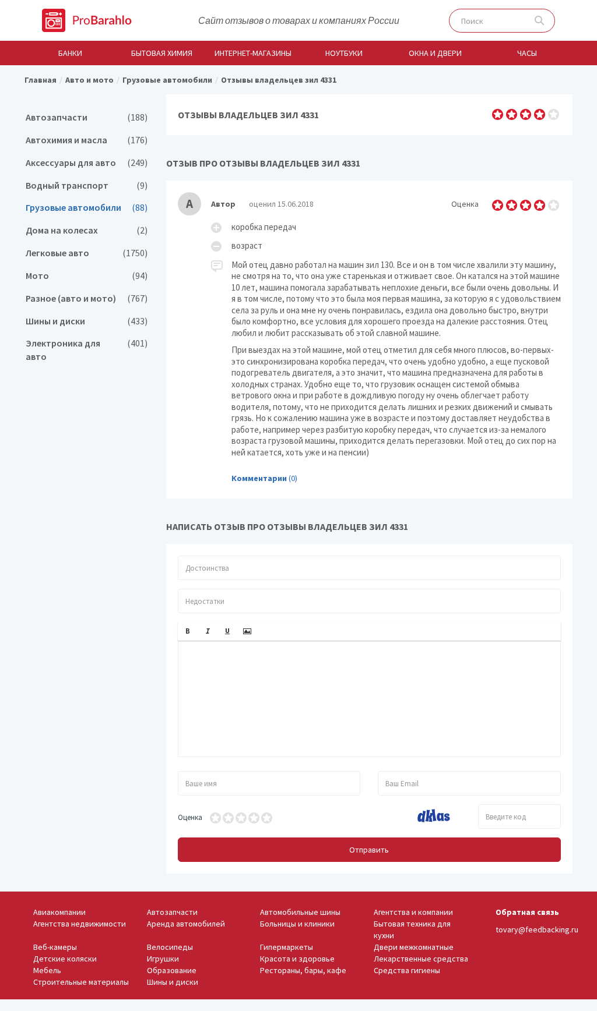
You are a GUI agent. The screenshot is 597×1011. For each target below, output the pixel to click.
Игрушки (163, 958)
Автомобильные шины (300, 912)
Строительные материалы (81, 982)
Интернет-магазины (253, 53)
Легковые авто (87, 253)
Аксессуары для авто (87, 163)
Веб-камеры (55, 947)
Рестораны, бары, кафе (303, 970)
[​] (369, 699)
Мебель (47, 970)
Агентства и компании (413, 912)
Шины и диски (87, 321)
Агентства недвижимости (79, 923)
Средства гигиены (407, 970)
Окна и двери (435, 53)
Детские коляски (65, 958)
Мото (87, 276)
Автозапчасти (87, 117)
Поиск (539, 21)
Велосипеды (170, 947)
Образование (171, 970)
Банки (70, 53)
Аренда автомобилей (186, 923)
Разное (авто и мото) (87, 298)
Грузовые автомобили (87, 207)
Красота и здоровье (297, 958)
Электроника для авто (87, 350)
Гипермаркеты (286, 947)
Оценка (190, 817)
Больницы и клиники (297, 923)
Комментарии (259, 478)
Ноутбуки (344, 53)
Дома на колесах (87, 230)
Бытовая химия (161, 53)
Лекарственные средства (421, 958)
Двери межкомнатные (414, 947)
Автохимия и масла (87, 140)
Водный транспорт (87, 185)
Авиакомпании (59, 912)
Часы (527, 53)
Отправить (369, 849)
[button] (188, 631)
